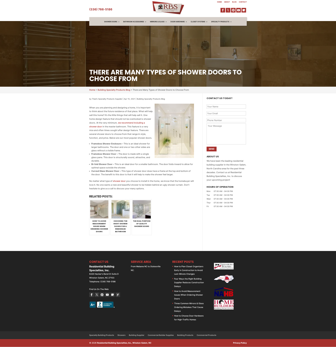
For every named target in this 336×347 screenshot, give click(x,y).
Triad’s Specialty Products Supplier (107, 99)
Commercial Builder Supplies (161, 335)
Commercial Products (206, 335)
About (227, 2)
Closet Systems (198, 22)
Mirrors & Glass (157, 22)
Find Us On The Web (99, 289)
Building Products (185, 335)
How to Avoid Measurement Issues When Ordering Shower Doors (188, 295)
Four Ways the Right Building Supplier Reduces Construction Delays (189, 283)
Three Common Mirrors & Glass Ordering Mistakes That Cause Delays (189, 307)
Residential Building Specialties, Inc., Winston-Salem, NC (124, 343)
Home (219, 2)
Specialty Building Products (101, 335)
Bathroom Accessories (133, 22)
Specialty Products (220, 22)
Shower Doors (110, 22)
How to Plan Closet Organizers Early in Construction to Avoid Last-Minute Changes (188, 270)
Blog (234, 2)
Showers (121, 335)
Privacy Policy (240, 343)
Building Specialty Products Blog (151, 99)
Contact (243, 2)
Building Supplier (136, 335)
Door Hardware (177, 22)
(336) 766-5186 (100, 9)
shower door (119, 181)
